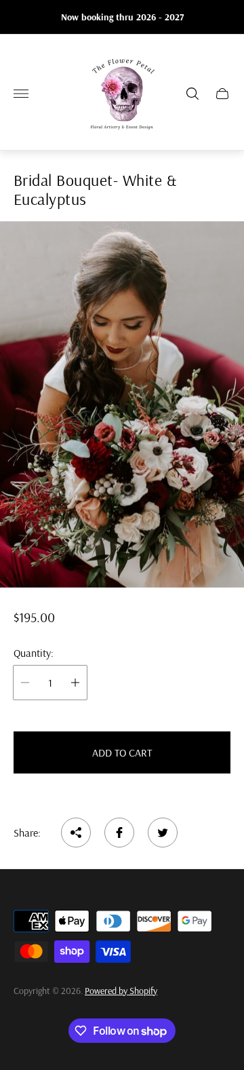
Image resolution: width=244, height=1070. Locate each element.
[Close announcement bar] (223, 17)
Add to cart (122, 752)
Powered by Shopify (121, 991)
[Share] (76, 832)
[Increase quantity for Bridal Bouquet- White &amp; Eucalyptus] (75, 683)
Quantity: (34, 653)
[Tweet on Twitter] (163, 832)
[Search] (192, 94)
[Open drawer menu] (21, 94)
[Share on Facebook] (119, 832)
